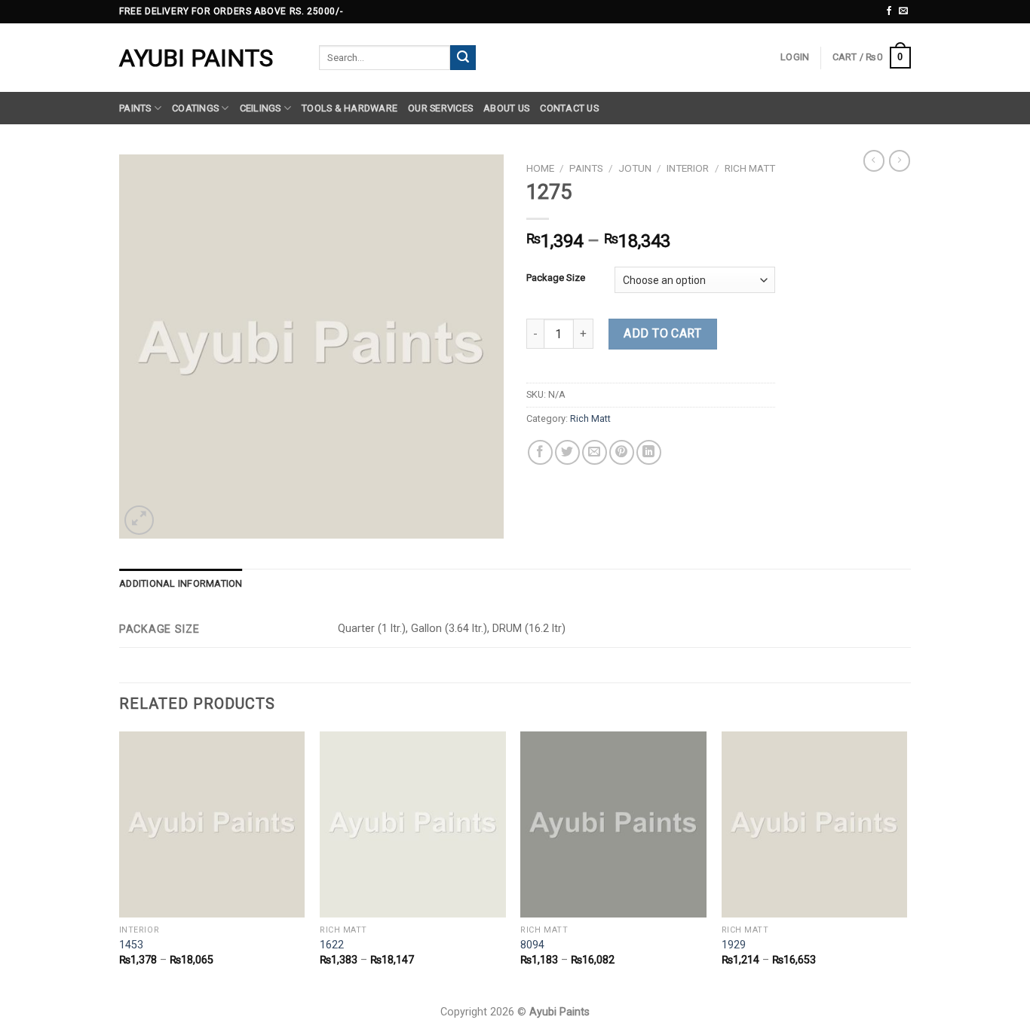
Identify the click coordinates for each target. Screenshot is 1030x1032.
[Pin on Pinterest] (621, 452)
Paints (135, 108)
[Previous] (120, 862)
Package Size (555, 278)
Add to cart (662, 333)
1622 (332, 945)
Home (540, 168)
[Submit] (463, 58)
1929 (734, 945)
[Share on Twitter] (567, 452)
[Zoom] (139, 520)
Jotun (634, 168)
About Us (506, 108)
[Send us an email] (903, 11)
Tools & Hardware (349, 108)
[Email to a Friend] (594, 452)
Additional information (181, 583)
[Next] (906, 862)
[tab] (181, 584)
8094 (532, 945)
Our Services (440, 108)
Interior (688, 168)
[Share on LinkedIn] (648, 452)
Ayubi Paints (196, 58)
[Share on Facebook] (540, 452)
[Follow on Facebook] (889, 11)
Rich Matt (750, 168)
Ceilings (260, 108)
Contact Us (569, 108)
